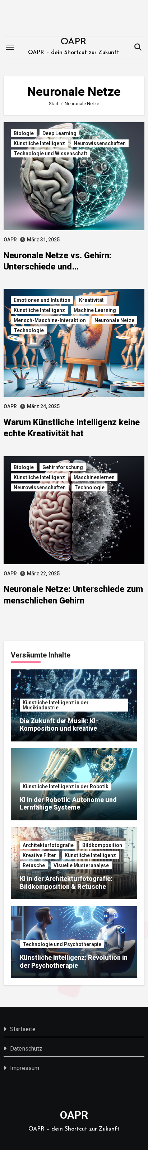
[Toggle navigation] (9, 47)
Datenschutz (26, 1048)
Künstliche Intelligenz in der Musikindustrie (56, 705)
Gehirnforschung (62, 467)
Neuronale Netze (114, 320)
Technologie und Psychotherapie (62, 944)
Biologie (24, 133)
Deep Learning (59, 133)
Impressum (25, 1068)
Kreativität (91, 300)
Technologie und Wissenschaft (50, 153)
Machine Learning (95, 310)
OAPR (74, 42)
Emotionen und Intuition (42, 300)
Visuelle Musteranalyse (81, 865)
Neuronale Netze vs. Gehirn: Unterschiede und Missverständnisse (57, 266)
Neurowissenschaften (100, 143)
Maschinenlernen (94, 477)
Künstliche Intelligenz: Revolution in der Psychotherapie (74, 961)
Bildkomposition (102, 845)
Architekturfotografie (48, 845)
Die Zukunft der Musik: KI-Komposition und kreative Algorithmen (59, 728)
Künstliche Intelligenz (39, 143)
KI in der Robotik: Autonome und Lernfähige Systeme (68, 803)
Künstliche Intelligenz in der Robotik (65, 786)
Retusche (34, 865)
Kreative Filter (39, 855)
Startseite (23, 1029)
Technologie (29, 330)
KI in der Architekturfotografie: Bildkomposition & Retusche (66, 882)
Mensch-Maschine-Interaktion (50, 320)
